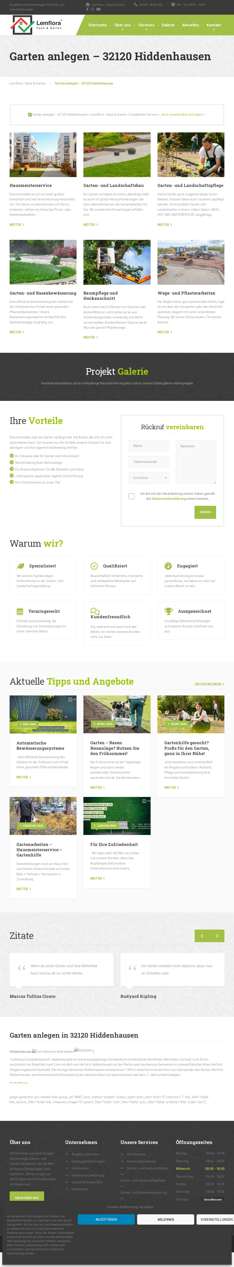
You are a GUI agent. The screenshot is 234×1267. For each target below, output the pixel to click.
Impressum (80, 1189)
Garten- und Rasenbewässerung (43, 293)
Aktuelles (190, 25)
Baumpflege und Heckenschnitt (100, 295)
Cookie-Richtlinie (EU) (87, 1182)
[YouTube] (98, 9)
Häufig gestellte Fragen (88, 1161)
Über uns (122, 25)
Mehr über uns (27, 1198)
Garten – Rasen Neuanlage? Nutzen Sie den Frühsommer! (114, 748)
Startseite (97, 25)
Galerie (168, 25)
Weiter (22, 777)
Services (146, 25)
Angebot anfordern (86, 1154)
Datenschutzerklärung (169, 499)
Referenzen (80, 1168)
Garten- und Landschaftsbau (113, 185)
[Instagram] (92, 9)
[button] (215, 936)
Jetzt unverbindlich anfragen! (181, 114)
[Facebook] (88, 9)
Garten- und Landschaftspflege (190, 185)
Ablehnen (165, 1220)
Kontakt (214, 25)
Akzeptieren (106, 1220)
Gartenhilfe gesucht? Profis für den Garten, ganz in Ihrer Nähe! (186, 748)
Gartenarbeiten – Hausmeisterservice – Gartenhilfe (39, 850)
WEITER (15, 225)
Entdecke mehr (208, 684)
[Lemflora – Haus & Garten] (36, 25)
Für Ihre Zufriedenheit (114, 844)
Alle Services (136, 1154)
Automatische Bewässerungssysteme (40, 745)
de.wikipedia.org (18, 1082)
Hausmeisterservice (31, 185)
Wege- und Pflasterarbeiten (186, 293)
